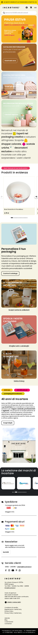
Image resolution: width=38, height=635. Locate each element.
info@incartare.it (10, 588)
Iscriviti (6, 552)
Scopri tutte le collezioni (19, 310)
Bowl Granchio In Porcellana (13, 209)
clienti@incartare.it (24, 567)
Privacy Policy (9, 611)
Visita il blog (19, 381)
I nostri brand (9, 622)
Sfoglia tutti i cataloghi (19, 346)
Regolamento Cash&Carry (13, 609)
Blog (6, 620)
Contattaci (8, 624)
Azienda (7, 618)
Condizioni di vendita (11, 607)
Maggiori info (9, 512)
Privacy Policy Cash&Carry (13, 613)
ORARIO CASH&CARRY (14, 602)
